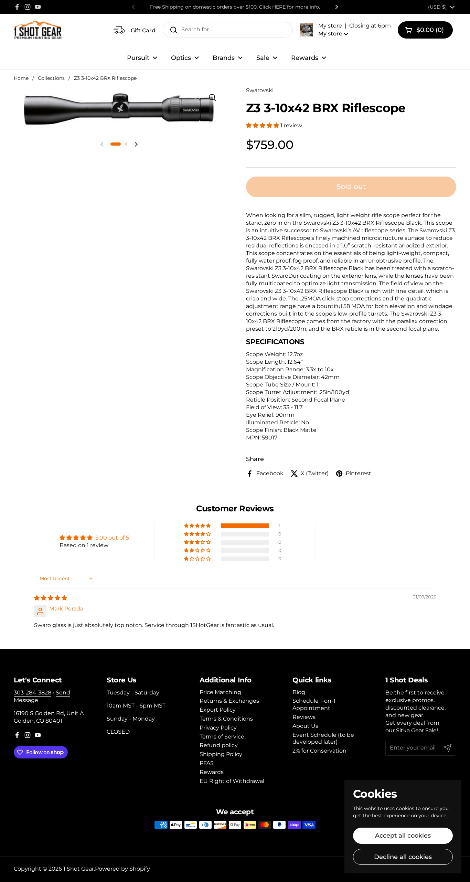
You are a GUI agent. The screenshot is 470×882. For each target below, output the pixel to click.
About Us (305, 726)
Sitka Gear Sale (416, 730)
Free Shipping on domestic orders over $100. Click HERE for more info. (235, 6)
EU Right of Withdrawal (232, 781)
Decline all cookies (403, 857)
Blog (298, 692)
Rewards (212, 772)
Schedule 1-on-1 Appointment (313, 704)
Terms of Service (222, 736)
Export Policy (218, 709)
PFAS (207, 763)
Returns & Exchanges (229, 701)
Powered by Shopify (122, 868)
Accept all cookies (403, 835)
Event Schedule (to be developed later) (323, 738)
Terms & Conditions (226, 718)
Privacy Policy (218, 727)
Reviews (304, 717)
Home (21, 78)
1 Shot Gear (78, 868)
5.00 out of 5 (112, 537)
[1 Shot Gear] (38, 30)
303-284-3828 (32, 692)
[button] (345, 29)
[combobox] (228, 30)
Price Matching (220, 692)
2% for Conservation (319, 750)
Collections (51, 78)
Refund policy (219, 745)
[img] (50, 598)
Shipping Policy (221, 754)
